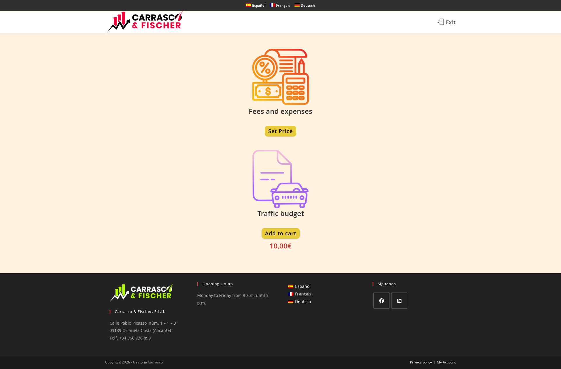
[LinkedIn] (399, 301)
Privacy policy (421, 362)
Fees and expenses (280, 111)
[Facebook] (381, 301)
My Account (446, 362)
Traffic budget (280, 213)
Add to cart (280, 233)
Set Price (280, 131)
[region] (76, 323)
